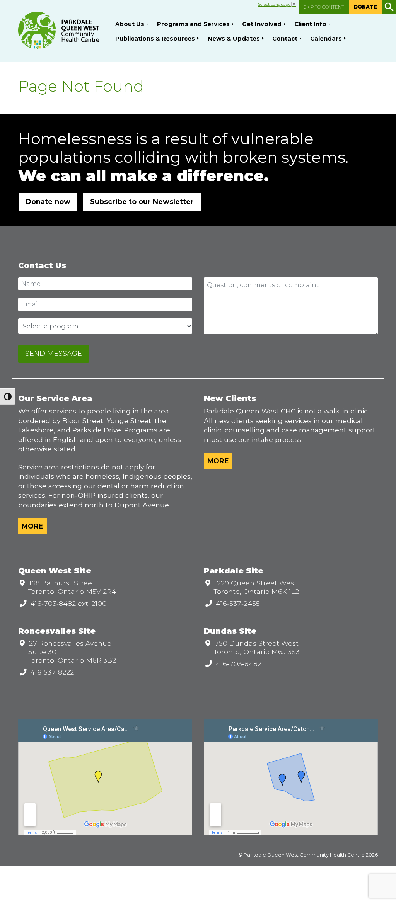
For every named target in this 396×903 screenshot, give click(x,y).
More (32, 526)
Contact (284, 38)
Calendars (326, 38)
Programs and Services (193, 23)
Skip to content (324, 7)
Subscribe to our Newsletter (142, 201)
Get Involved (262, 23)
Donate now (48, 201)
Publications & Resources (155, 38)
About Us (129, 23)
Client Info (310, 23)
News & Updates (234, 38)
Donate (365, 7)
